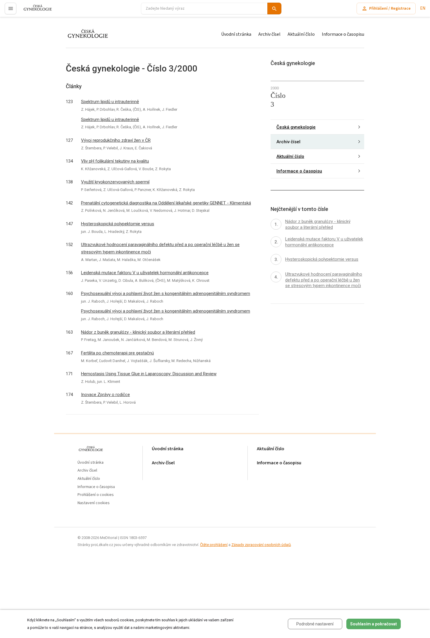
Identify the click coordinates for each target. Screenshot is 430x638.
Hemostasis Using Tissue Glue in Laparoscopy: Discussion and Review (148, 373)
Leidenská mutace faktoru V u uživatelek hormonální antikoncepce (145, 272)
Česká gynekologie (296, 126)
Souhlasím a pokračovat (373, 624)
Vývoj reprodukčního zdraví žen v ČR (116, 140)
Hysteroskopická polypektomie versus (117, 223)
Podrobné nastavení (314, 624)
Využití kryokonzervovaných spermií (115, 182)
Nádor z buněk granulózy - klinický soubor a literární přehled (138, 332)
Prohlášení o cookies (96, 495)
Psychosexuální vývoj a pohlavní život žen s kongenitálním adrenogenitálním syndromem (165, 293)
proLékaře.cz (34, 11)
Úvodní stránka (236, 34)
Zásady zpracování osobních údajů (261, 545)
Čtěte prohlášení (214, 545)
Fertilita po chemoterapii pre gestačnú (117, 353)
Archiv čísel (269, 34)
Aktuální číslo (301, 34)
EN (422, 8)
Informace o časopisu (343, 34)
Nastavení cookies (94, 503)
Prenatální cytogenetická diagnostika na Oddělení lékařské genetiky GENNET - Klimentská (166, 203)
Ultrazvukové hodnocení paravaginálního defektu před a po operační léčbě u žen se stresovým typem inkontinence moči (160, 248)
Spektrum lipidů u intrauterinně (110, 101)
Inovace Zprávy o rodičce (105, 394)
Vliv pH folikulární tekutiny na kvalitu (115, 161)
